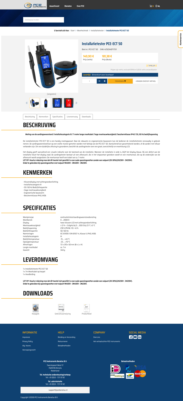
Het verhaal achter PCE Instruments (106, 341)
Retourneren (62, 341)
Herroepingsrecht (29, 349)
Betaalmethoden (64, 345)
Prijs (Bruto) (106, 59)
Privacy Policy (27, 341)
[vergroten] (51, 94)
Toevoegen (119, 81)
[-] (99, 81)
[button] (27, 103)
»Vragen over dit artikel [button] (146, 81)
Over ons (96, 337)
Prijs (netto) (87, 59)
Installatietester (97, 30)
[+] (104, 81)
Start (73, 30)
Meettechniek (82, 30)
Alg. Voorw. (26, 345)
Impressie (26, 337)
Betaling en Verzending (66, 337)
